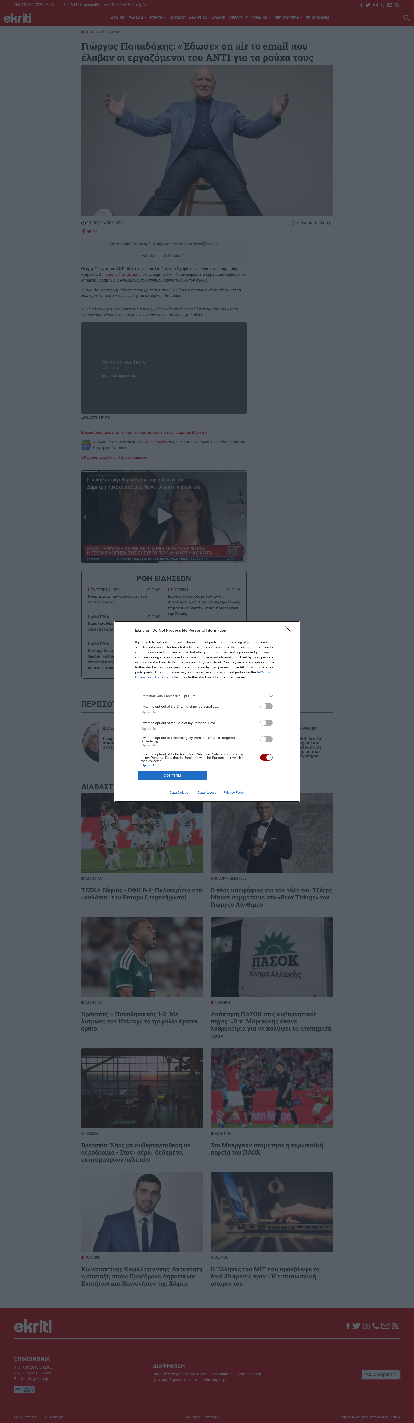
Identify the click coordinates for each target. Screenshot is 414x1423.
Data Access (207, 792)
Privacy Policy (234, 792)
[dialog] (207, 711)
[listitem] (207, 695)
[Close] (289, 630)
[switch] (266, 706)
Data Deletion (180, 792)
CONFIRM (172, 775)
